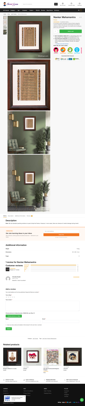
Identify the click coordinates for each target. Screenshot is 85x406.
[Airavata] (73, 357)
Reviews (29, 216)
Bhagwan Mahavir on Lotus (9, 368)
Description (11, 216)
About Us (5, 391)
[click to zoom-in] (29, 37)
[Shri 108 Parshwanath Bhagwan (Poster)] (52, 357)
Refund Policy (27, 395)
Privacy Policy (27, 393)
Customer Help (71, 5)
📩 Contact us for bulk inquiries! (61, 43)
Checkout (79, 5)
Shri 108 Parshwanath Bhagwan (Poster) (51, 369)
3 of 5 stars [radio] (10, 297)
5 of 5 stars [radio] (14, 297)
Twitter (66, 392)
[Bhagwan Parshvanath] (81, 17)
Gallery (5, 216)
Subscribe (61, 234)
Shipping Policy (47, 393)
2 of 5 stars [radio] (8, 297)
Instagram (66, 394)
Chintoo (25, 368)
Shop (9, 14)
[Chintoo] (32, 357)
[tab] (5, 215)
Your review (9, 299)
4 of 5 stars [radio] (12, 297)
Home (5, 14)
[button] (80, 10)
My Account (62, 5)
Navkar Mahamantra (51, 338)
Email (44, 319)
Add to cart (71, 31)
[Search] (56, 4)
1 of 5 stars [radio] (6, 297)
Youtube (66, 396)
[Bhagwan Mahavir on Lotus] (79, 17)
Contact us (5, 393)
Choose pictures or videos (14, 316)
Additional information (20, 216)
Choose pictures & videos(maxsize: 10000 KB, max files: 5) (20, 313)
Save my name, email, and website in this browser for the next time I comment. (24, 324)
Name (7, 319)
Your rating (9, 295)
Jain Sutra (44, 338)
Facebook (66, 391)
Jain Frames (13, 14)
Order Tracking (47, 391)
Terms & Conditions (28, 391)
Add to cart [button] (12, 373)
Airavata (66, 368)
